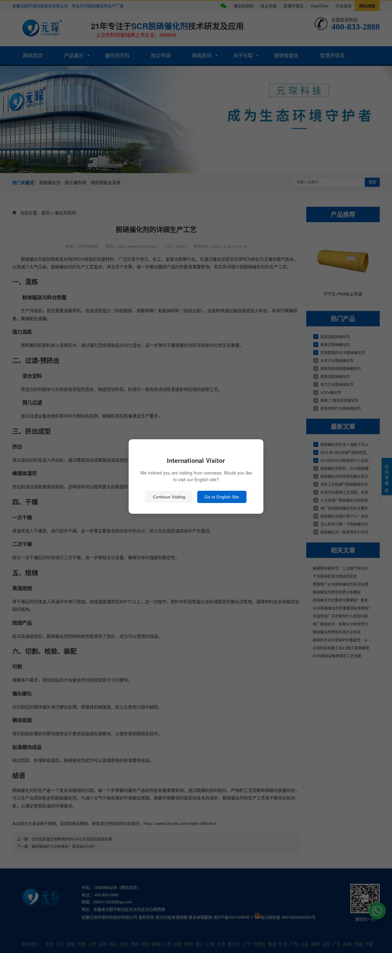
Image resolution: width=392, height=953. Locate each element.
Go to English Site (222, 496)
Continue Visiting (169, 496)
